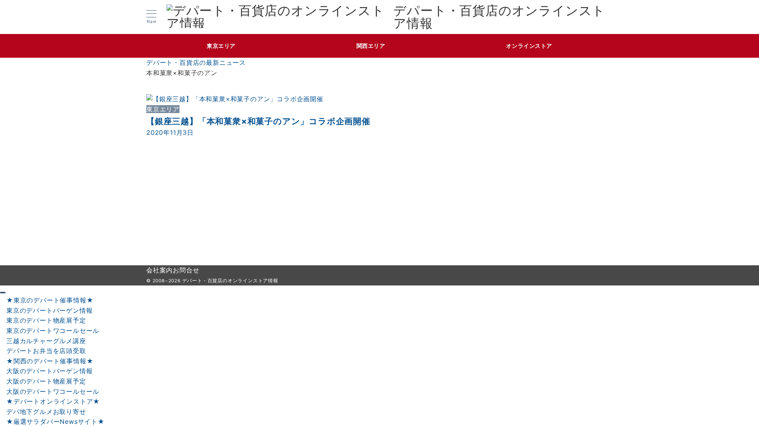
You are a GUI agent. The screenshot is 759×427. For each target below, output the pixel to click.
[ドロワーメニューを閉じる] (3, 292)
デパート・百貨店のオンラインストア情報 (499, 17)
